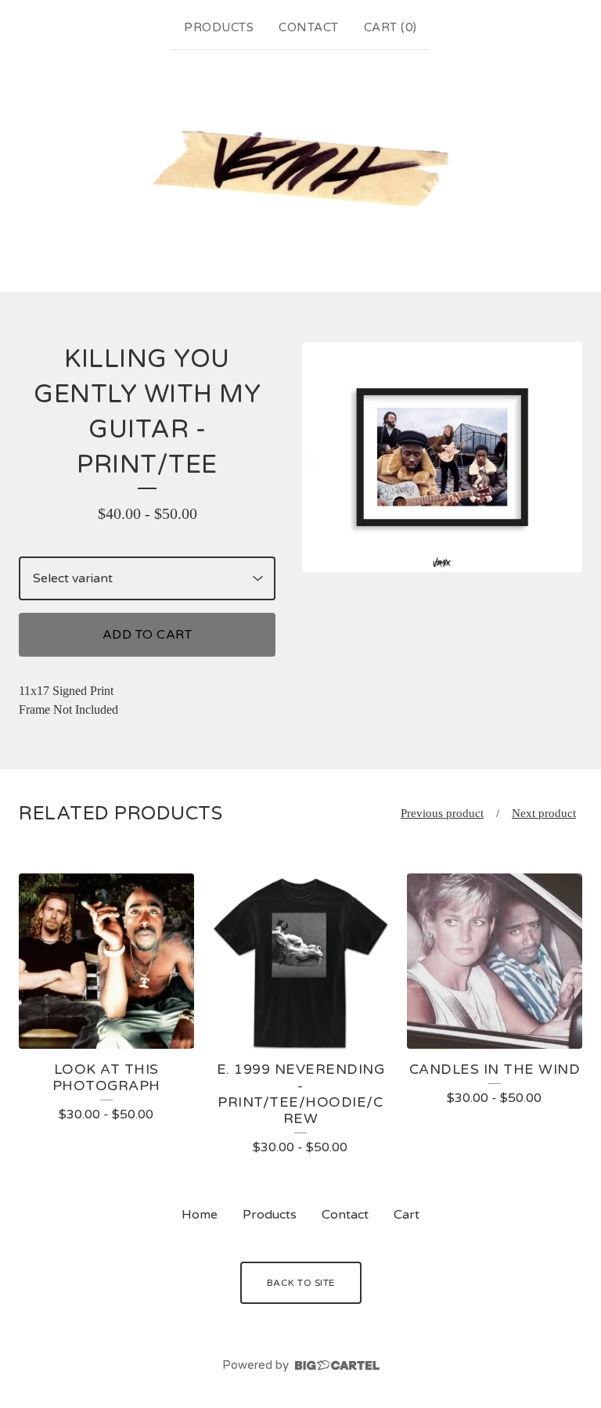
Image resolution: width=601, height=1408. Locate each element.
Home (200, 1215)
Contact (309, 27)
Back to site (301, 1282)
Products (219, 27)
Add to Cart (148, 635)
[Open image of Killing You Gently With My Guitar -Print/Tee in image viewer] (442, 457)
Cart (406, 1215)
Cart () (390, 27)
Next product (544, 813)
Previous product (442, 813)
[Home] (300, 167)
